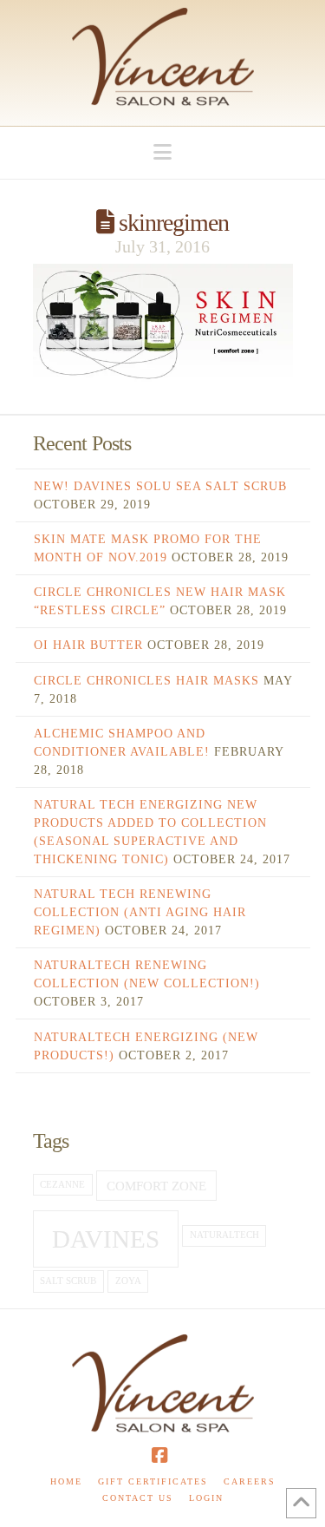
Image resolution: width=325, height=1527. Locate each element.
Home (66, 1481)
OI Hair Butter (88, 645)
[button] (162, 152)
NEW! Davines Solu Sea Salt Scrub (160, 486)
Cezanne (62, 1184)
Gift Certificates (153, 1481)
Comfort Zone (156, 1185)
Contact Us (137, 1498)
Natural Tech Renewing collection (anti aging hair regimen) (140, 912)
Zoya (128, 1281)
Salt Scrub (68, 1281)
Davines (105, 1239)
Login (206, 1498)
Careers (250, 1481)
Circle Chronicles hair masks (146, 680)
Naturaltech (224, 1235)
